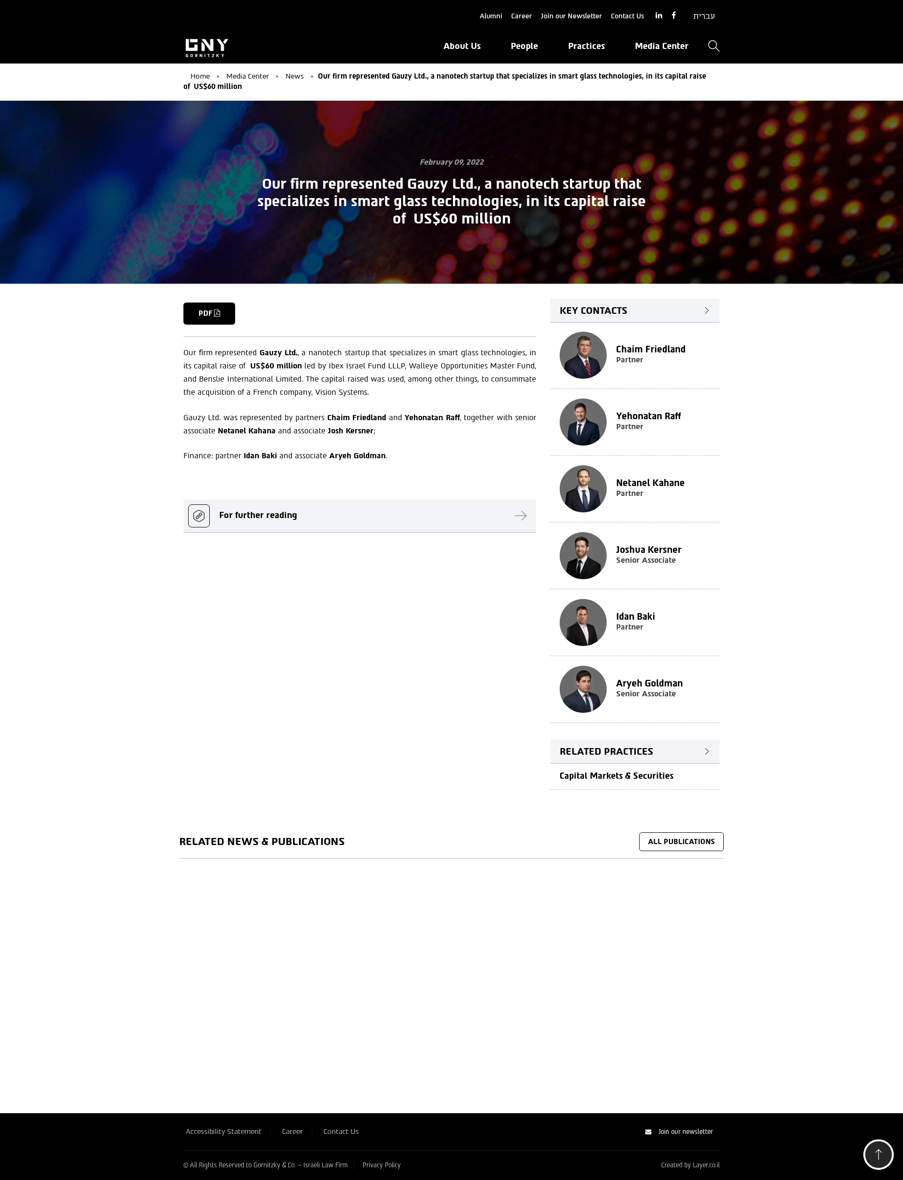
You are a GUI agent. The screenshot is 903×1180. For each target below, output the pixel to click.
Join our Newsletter (571, 16)
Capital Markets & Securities (616, 776)
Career (521, 16)
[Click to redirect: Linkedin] (659, 15)
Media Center (662, 46)
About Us (462, 46)
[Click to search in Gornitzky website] (714, 47)
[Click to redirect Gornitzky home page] (268, 46)
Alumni (491, 16)
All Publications (681, 841)
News (294, 76)
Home (200, 76)
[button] (878, 1157)
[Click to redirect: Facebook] (674, 15)
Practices (586, 46)
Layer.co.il (706, 1165)
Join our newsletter (685, 1131)
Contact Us (627, 16)
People (524, 46)
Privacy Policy (382, 1165)
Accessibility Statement (223, 1131)
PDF (206, 313)
